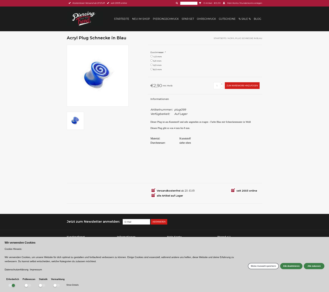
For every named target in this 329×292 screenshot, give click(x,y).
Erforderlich (12, 279)
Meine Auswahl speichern (263, 266)
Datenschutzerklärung (16, 269)
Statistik (43, 279)
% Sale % (245, 18)
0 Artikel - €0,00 (212, 3)
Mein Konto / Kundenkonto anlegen (244, 3)
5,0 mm (157, 61)
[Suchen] (176, 3)
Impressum (36, 269)
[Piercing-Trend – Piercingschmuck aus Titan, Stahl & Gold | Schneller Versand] (86, 19)
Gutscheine (227, 18)
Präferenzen (29, 279)
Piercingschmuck (166, 18)
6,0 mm (157, 65)
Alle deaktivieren (291, 266)
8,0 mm (157, 69)
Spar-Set (188, 18)
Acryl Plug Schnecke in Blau (245, 38)
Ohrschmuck (206, 18)
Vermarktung (58, 279)
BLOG (257, 18)
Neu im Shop (141, 18)
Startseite (121, 18)
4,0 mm (157, 56)
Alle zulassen (314, 266)
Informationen (159, 99)
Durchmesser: (158, 52)
